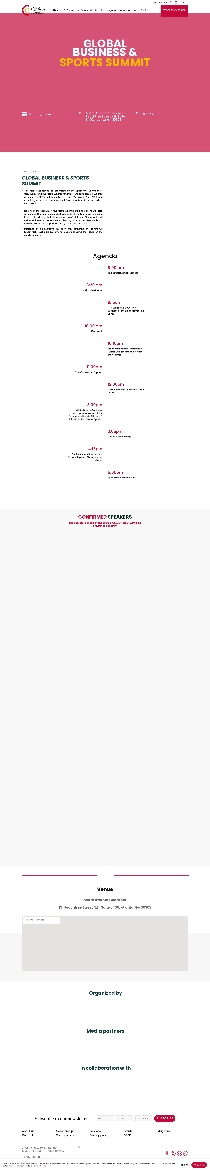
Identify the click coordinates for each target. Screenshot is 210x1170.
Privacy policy (99, 1135)
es (187, 2)
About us (58, 10)
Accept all (199, 1165)
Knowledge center (129, 10)
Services (71, 10)
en (182, 2)
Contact (145, 10)
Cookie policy (65, 1135)
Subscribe (165, 1118)
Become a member (174, 10)
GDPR (127, 1135)
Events (84, 10)
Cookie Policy (45, 1166)
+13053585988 (32, 1157)
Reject (184, 1165)
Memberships (97, 10)
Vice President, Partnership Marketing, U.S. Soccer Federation (85, 844)
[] (136, 575)
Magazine (112, 10)
